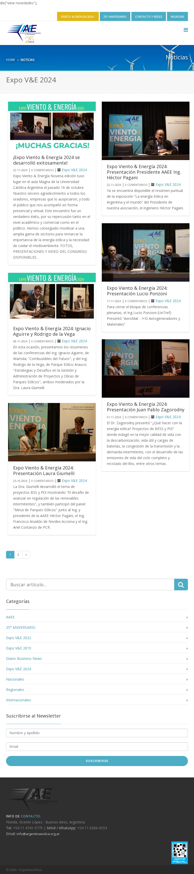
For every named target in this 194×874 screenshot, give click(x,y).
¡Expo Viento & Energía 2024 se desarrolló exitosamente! (46, 160)
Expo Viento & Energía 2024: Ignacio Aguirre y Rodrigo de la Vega (52, 331)
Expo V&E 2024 (74, 169)
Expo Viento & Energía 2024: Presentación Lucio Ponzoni (137, 291)
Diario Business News (24, 658)
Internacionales (18, 700)
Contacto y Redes (148, 16)
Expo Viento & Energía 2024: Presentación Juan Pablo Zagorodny (145, 407)
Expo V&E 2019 (18, 648)
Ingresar (177, 16)
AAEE (10, 617)
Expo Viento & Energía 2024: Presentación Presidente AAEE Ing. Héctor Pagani (144, 171)
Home (10, 60)
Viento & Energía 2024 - (78, 16)
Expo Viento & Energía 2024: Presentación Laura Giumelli (44, 470)
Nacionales (15, 679)
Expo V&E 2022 (18, 637)
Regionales (15, 689)
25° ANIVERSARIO (115, 16)
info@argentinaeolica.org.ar (38, 834)
